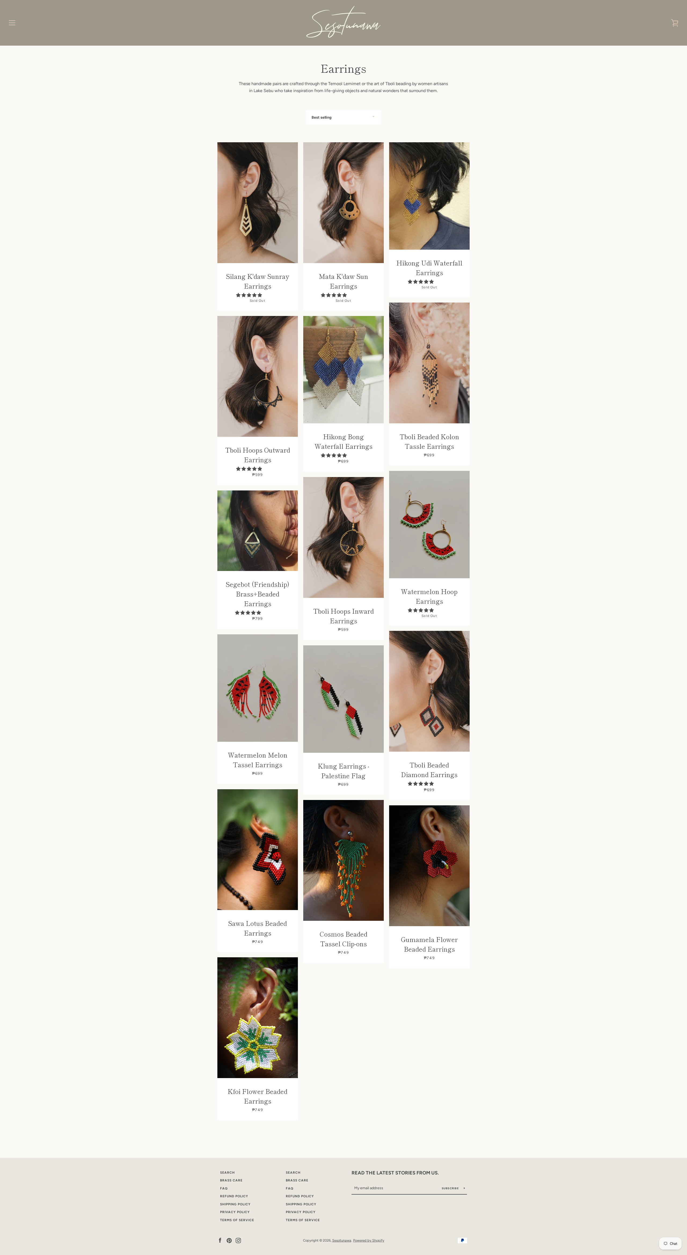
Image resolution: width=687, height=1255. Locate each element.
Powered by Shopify (368, 1240)
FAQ (224, 1188)
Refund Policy (234, 1196)
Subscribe (451, 1188)
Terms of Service (237, 1220)
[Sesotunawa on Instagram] (238, 1240)
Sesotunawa (341, 1240)
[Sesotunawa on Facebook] (220, 1240)
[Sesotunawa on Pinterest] (229, 1240)
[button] (249, 295)
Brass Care (231, 1180)
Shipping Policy (235, 1204)
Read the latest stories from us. (395, 1173)
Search (227, 1172)
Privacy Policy (235, 1212)
